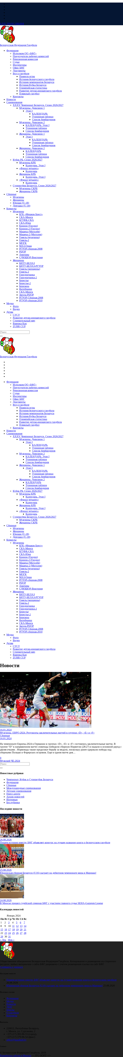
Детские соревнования (18, 791)
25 (13, 933)
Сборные (11, 785)
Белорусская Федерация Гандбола (18, 45)
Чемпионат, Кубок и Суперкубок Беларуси (29, 779)
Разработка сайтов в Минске (15, 1055)
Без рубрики (13, 802)
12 (17, 926)
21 (25, 929)
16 (5, 929)
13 (21, 926)
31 (9, 936)
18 (13, 929)
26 (17, 933)
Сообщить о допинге (11, 967)
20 (21, 929)
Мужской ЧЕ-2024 (10, 760)
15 (1, 929)
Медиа (10, 1001)
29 (1, 936)
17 (9, 929)
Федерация (12, 782)
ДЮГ (9, 1007)
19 (17, 929)
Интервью (12, 799)
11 (13, 926)
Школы (10, 1009)
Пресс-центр (13, 793)
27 (21, 933)
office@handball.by (16, 1039)
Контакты (11, 1015)
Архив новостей (15, 796)
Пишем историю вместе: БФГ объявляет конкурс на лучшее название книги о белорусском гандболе (61, 979)
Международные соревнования (23, 788)
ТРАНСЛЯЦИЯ (12, 23)
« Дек (3, 940)
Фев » (11, 940)
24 (9, 933)
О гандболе (12, 1012)
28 (25, 933)
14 (25, 926)
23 (5, 933)
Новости (11, 1004)
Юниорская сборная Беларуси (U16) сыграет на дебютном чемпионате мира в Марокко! (54, 985)
